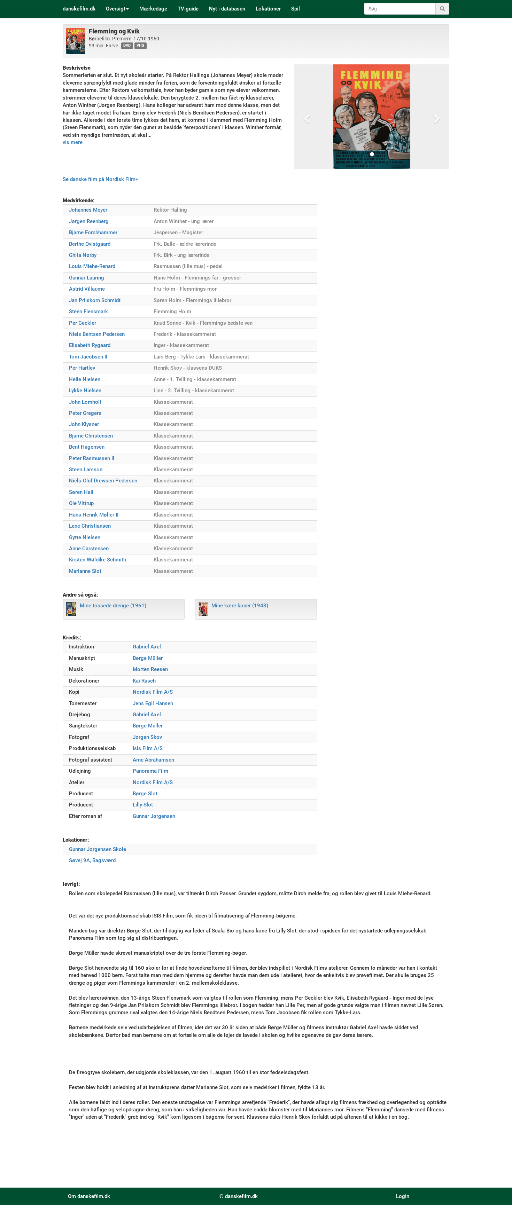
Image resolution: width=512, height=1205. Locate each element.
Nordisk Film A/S (153, 692)
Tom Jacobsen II (88, 357)
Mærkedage (153, 9)
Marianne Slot (85, 571)
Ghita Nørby (82, 255)
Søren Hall (81, 492)
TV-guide (188, 9)
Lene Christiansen (90, 526)
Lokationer (268, 9)
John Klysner (84, 424)
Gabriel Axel (147, 647)
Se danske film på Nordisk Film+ (100, 179)
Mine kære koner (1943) (239, 605)
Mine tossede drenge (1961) (113, 605)
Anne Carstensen (89, 548)
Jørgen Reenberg (89, 221)
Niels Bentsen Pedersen (97, 334)
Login (402, 1196)
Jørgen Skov (147, 737)
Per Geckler (82, 323)
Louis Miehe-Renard (92, 266)
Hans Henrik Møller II (93, 515)
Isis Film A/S (148, 748)
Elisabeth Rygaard (89, 345)
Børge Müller (148, 658)
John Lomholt (85, 402)
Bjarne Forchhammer (93, 232)
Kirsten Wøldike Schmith (97, 560)
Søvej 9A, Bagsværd (92, 860)
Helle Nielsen (84, 379)
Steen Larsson (85, 469)
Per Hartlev (82, 368)
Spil (295, 9)
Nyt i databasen (227, 9)
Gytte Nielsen (84, 537)
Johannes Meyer (88, 210)
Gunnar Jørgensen (154, 816)
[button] (306, 116)
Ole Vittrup (81, 503)
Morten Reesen (150, 669)
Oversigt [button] (115, 9)
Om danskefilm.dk (89, 1196)
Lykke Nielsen (85, 390)
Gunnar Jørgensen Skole (97, 849)
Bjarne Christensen (91, 436)
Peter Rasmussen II (91, 458)
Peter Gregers (85, 413)
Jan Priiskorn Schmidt (95, 300)
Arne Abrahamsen (153, 760)
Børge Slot (145, 793)
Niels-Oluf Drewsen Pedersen (103, 481)
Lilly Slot (143, 805)
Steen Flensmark (88, 311)
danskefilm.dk (79, 9)
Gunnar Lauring (86, 278)
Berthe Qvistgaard (89, 244)
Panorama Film (150, 771)
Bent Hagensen (86, 447)
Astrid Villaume (87, 289)
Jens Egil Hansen (153, 703)
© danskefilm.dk (238, 1196)
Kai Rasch (144, 681)
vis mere (73, 142)
